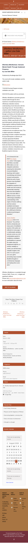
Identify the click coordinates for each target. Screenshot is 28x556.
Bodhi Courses (15, 503)
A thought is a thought (9, 422)
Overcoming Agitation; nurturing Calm (13, 415)
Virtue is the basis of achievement (12, 418)
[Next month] (21, 443)
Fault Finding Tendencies (10, 408)
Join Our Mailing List (24, 505)
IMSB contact (6, 368)
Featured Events (7, 355)
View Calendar (9, 482)
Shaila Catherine (15, 499)
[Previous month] (7, 443)
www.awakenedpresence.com (17, 278)
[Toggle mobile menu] (25, 12)
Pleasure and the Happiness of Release (13, 411)
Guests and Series (16, 355)
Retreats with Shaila (15, 509)
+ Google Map (7, 394)
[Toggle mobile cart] (21, 12)
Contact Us (24, 499)
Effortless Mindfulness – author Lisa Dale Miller (7, 314)
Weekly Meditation (7, 357)
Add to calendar (10, 287)
